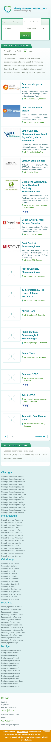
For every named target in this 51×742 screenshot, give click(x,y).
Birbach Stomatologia (33, 160)
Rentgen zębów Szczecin (10, 663)
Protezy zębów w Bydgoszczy (12, 640)
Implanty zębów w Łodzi (10, 528)
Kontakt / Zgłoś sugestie (10, 725)
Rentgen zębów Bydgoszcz (11, 686)
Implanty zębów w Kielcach (11, 548)
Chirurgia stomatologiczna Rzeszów (14, 500)
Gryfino (40, 152)
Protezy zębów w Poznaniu (11, 617)
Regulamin (5, 705)
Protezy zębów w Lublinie (10, 622)
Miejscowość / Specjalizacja (32, 22)
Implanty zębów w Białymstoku (12, 540)
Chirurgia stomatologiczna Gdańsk (14, 489)
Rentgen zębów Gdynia (10, 678)
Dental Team (28, 353)
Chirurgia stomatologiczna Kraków (14, 479)
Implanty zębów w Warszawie (12, 520)
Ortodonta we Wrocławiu (10, 569)
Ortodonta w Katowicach (10, 584)
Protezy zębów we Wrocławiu (12, 614)
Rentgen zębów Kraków (10, 653)
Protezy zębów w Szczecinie (11, 625)
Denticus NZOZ (30, 374)
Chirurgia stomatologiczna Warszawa (15, 476)
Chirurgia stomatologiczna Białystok (14, 507)
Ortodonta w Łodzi (8, 571)
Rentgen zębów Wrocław (10, 661)
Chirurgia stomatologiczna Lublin (13, 495)
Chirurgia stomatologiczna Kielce (13, 510)
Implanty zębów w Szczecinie (12, 535)
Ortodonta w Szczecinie (10, 579)
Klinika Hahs (28, 311)
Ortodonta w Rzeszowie (10, 599)
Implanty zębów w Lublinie (11, 543)
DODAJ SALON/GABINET (10, 715)
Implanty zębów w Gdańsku (11, 530)
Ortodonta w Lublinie (9, 576)
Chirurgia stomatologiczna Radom (14, 513)
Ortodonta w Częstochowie (11, 589)
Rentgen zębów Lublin (9, 666)
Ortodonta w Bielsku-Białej (11, 594)
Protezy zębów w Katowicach (12, 627)
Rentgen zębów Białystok (10, 673)
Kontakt (4, 702)
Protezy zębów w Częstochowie (13, 633)
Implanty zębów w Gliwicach (11, 556)
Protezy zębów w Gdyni (9, 643)
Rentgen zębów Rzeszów (10, 676)
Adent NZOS (28, 395)
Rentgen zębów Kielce (9, 684)
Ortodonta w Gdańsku (9, 574)
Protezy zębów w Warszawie (11, 607)
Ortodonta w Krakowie (9, 566)
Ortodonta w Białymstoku (10, 592)
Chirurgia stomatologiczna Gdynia (13, 505)
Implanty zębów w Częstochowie (13, 551)
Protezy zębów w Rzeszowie (11, 635)
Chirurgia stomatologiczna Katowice (14, 492)
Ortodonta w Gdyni (8, 587)
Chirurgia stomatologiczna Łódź (13, 482)
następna (38, 436)
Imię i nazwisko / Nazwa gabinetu (12, 22)
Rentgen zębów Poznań (10, 668)
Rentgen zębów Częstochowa (12, 681)
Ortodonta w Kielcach (9, 597)
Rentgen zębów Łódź (9, 655)
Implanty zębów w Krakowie (11, 523)
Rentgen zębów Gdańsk (10, 658)
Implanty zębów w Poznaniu (11, 533)
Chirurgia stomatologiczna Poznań (14, 487)
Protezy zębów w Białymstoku (12, 630)
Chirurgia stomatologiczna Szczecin (14, 497)
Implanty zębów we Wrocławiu (12, 525)
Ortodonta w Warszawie (10, 563)
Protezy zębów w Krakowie (11, 609)
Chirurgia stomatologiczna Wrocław (14, 484)
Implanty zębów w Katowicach (12, 538)
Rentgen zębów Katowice (10, 671)
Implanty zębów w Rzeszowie (12, 553)
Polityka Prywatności (8, 707)
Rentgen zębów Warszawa (11, 650)
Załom (36, 172)
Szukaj (25, 35)
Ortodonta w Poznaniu (9, 581)
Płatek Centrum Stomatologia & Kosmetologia (30, 335)
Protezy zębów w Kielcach (11, 638)
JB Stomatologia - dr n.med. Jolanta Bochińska (33, 293)
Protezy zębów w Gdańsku (11, 620)
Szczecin (42, 99)
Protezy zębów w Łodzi (9, 612)
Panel (3, 717)
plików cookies (22, 732)
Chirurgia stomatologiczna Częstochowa (16, 502)
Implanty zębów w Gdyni (10, 546)
